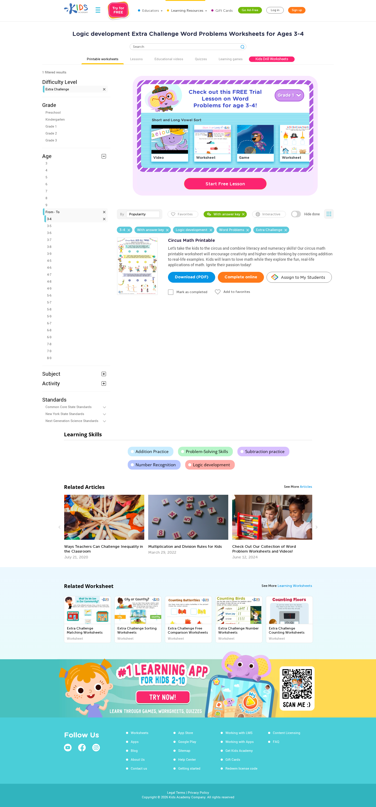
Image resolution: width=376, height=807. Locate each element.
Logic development (211, 465)
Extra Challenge (57, 89)
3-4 (49, 219)
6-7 (49, 323)
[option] (104, 527)
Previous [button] (60, 527)
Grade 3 (51, 140)
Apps (135, 741)
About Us (138, 759)
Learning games (231, 59)
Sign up (297, 10)
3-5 (49, 226)
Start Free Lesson (225, 183)
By (122, 214)
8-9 (49, 358)
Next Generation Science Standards (71, 420)
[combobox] (143, 214)
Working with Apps (239, 741)
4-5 (49, 260)
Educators (150, 10)
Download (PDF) (191, 277)
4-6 (49, 267)
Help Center (187, 759)
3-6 (49, 233)
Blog (134, 750)
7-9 (49, 351)
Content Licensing (286, 733)
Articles (306, 487)
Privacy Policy (198, 792)
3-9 (49, 253)
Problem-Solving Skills (207, 451)
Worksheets (139, 733)
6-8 (49, 330)
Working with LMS (238, 733)
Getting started (189, 768)
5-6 (49, 295)
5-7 (49, 302)
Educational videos (168, 59)
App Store (185, 733)
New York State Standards (64, 414)
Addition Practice (152, 451)
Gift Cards (224, 10)
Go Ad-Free (250, 10)
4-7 (49, 274)
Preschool (53, 112)
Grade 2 (51, 133)
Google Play (187, 741)
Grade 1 (51, 126)
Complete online (241, 277)
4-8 (49, 281)
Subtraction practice (265, 451)
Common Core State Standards (68, 407)
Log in (275, 10)
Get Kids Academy (239, 750)
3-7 (49, 239)
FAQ (276, 741)
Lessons (136, 59)
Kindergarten (55, 119)
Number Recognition (156, 465)
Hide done (312, 214)
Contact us (139, 768)
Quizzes (201, 59)
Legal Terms (176, 792)
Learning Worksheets (294, 586)
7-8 (49, 344)
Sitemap (184, 750)
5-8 (49, 309)
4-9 (49, 288)
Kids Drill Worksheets (271, 58)
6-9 (49, 337)
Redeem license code (241, 768)
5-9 (49, 316)
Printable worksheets (102, 59)
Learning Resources (186, 10)
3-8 (49, 246)
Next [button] (316, 527)
